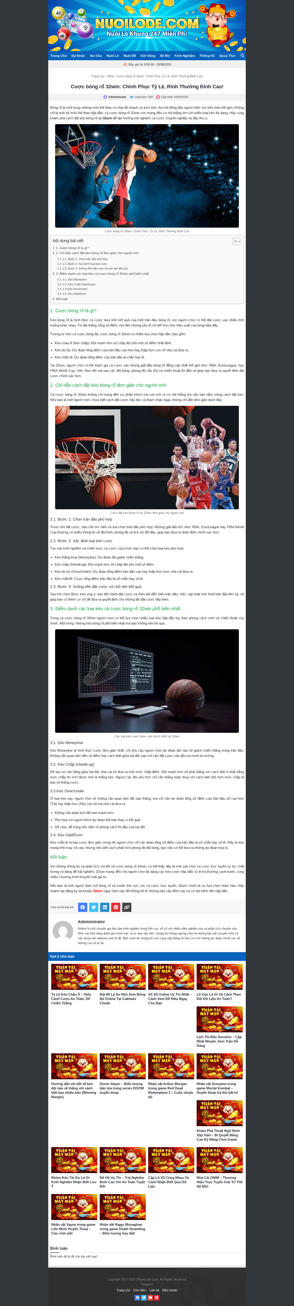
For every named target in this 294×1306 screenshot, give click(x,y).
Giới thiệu (139, 1290)
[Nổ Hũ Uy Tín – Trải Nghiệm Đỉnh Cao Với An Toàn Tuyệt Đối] (123, 1160)
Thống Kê (207, 55)
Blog (110, 76)
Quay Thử (227, 55)
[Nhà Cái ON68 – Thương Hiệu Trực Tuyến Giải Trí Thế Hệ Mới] (220, 1160)
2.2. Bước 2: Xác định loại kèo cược (85, 264)
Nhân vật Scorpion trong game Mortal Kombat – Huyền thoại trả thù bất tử (217, 1088)
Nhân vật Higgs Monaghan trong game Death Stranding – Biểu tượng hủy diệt (122, 1229)
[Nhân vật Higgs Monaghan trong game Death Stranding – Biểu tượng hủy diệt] (123, 1207)
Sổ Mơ (165, 55)
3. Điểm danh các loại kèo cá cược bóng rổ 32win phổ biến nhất (102, 273)
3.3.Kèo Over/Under (75, 289)
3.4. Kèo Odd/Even (74, 293)
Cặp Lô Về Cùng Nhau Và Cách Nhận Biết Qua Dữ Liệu (168, 1182)
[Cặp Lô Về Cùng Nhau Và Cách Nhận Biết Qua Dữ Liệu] (171, 1160)
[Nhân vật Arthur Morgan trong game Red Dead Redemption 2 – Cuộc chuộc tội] (171, 1066)
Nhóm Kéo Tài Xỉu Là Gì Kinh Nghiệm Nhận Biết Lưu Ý (73, 1182)
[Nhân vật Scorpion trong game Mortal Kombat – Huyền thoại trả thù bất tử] (220, 1066)
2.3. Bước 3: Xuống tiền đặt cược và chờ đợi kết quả (95, 268)
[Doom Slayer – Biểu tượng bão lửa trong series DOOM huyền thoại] (123, 1066)
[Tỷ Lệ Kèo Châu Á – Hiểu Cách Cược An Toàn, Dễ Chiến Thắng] (74, 977)
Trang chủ (97, 76)
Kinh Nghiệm (185, 55)
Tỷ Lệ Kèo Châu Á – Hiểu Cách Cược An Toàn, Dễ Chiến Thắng (71, 998)
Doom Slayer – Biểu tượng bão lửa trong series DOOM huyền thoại (122, 1088)
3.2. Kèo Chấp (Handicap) (79, 284)
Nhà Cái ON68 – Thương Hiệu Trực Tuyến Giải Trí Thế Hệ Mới (219, 1182)
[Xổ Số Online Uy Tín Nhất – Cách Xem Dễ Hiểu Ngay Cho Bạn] (171, 977)
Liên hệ (154, 1290)
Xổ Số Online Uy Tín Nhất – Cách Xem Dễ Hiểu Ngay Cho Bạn (170, 998)
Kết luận (62, 299)
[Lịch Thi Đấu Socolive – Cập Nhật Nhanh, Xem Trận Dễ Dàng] (220, 1019)
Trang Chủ (59, 55)
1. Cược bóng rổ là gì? (72, 248)
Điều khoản (169, 1290)
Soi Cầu (96, 55)
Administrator (91, 921)
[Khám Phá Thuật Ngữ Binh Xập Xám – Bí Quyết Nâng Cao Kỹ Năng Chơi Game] (220, 1113)
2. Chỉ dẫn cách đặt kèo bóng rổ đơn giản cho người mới (97, 253)
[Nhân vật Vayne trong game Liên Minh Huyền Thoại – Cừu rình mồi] (74, 1207)
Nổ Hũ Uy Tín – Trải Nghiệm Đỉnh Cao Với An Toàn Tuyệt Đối (122, 1182)
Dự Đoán (78, 55)
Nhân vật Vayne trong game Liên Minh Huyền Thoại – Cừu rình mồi (73, 1229)
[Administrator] (63, 930)
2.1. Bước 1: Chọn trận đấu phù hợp (85, 259)
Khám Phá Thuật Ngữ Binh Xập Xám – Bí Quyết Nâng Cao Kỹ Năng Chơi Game (218, 1135)
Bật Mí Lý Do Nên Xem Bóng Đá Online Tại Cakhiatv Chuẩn (122, 998)
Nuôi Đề (130, 55)
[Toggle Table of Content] (234, 241)
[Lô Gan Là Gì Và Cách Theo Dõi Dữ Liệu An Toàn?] (220, 977)
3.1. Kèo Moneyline (75, 279)
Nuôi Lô (113, 55)
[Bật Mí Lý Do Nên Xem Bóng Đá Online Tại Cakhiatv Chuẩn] (123, 977)
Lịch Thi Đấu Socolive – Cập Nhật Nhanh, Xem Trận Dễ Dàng (219, 1041)
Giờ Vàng (148, 55)
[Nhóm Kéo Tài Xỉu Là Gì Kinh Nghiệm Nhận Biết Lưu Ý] (74, 1160)
